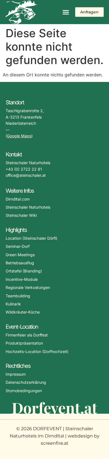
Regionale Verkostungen (28, 287)
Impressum (16, 374)
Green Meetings (20, 254)
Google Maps (19, 135)
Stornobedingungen (24, 390)
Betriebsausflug (20, 262)
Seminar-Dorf (18, 246)
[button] (66, 12)
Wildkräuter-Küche (23, 312)
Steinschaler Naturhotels (28, 207)
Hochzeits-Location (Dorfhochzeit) (37, 351)
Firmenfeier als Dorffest (27, 335)
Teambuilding (18, 295)
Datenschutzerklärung (26, 382)
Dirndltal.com (18, 199)
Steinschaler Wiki (21, 215)
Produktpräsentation (24, 343)
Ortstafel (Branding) (24, 271)
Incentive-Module (22, 279)
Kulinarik (13, 304)
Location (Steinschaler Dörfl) (31, 238)
